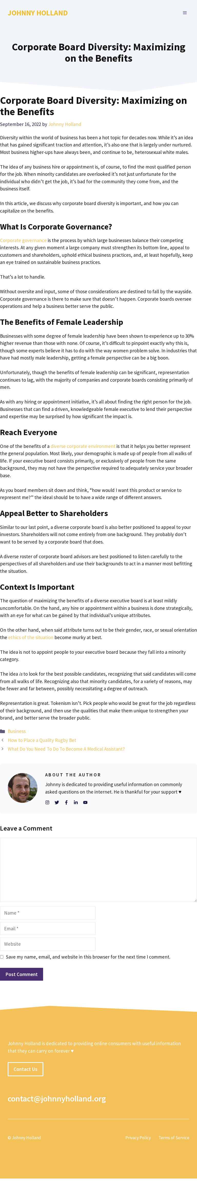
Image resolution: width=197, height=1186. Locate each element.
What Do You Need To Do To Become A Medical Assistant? (66, 749)
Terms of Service (174, 1138)
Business (17, 731)
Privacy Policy (138, 1138)
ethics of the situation (30, 637)
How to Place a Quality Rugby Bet (42, 740)
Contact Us (25, 1069)
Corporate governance (23, 240)
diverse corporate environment (83, 446)
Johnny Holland (38, 12)
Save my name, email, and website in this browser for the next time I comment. (88, 957)
